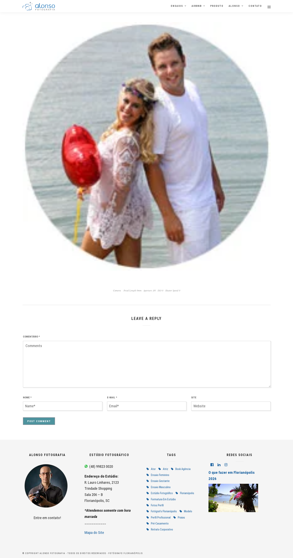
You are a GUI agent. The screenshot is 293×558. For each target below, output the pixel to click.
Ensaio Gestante (160, 481)
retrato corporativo (162, 529)
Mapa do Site (94, 532)
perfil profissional (161, 517)
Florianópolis (187, 493)
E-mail (112, 397)
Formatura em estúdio (163, 499)
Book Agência (183, 469)
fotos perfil (157, 505)
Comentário (31, 336)
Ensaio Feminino (160, 475)
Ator (153, 469)
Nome (27, 397)
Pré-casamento (160, 523)
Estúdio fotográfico (162, 493)
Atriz (165, 469)
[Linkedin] (218, 465)
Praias (181, 517)
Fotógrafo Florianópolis (164, 511)
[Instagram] (225, 465)
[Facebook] (211, 465)
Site (193, 397)
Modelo (188, 511)
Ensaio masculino (161, 487)
